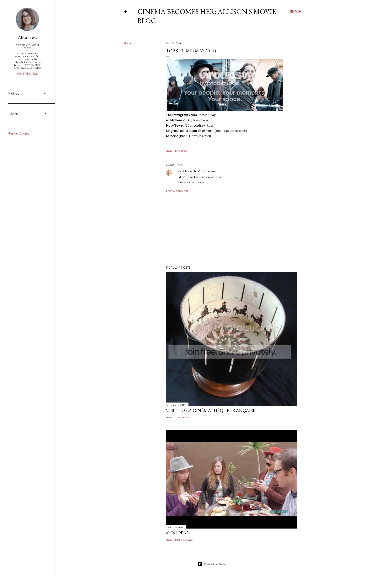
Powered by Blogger (215, 563)
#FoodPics (178, 533)
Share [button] (127, 43)
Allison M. (27, 37)
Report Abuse (18, 133)
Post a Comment (177, 191)
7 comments (182, 417)
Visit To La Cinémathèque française (210, 410)
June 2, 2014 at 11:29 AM (190, 182)
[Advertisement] (231, 229)
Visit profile (27, 73)
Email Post (181, 150)
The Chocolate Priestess (193, 171)
